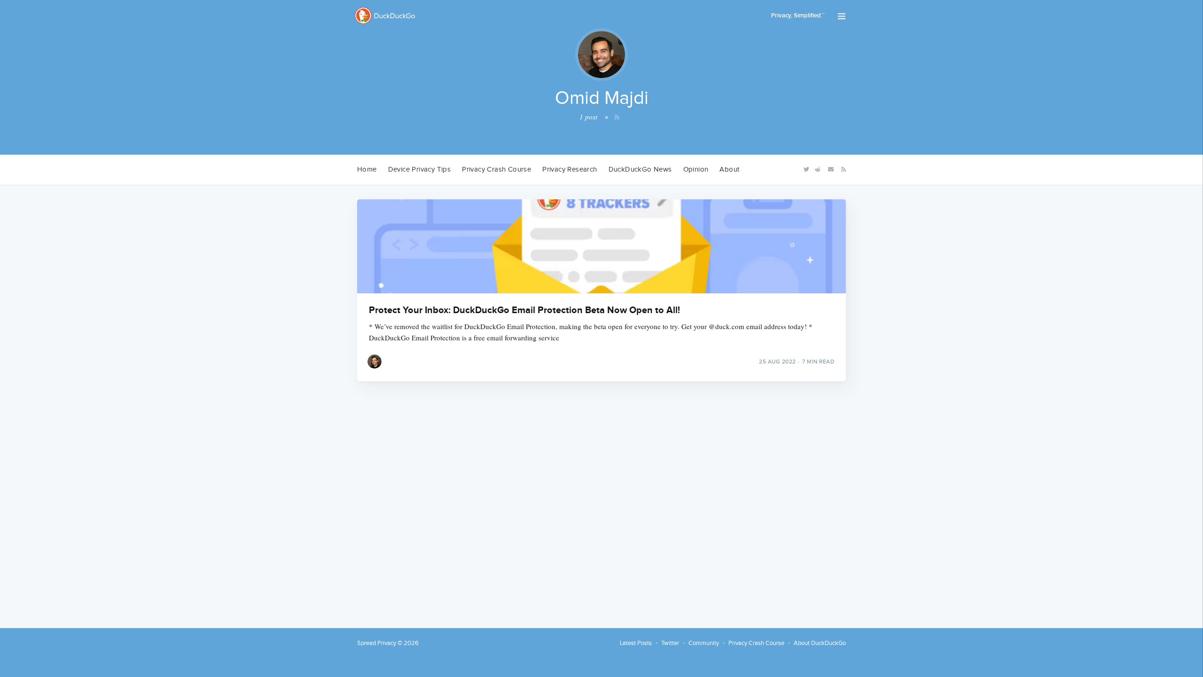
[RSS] (841, 168)
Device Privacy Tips (419, 169)
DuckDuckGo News (640, 169)
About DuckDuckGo (820, 643)
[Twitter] (805, 168)
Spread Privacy (376, 643)
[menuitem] (367, 169)
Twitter (670, 643)
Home (367, 169)
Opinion (696, 169)
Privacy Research (569, 169)
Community (703, 643)
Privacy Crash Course (496, 169)
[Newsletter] (830, 168)
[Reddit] (817, 168)
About (729, 169)
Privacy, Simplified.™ (798, 15)
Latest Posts (636, 643)
